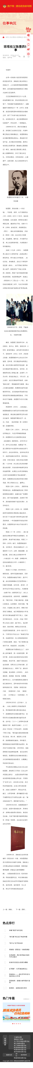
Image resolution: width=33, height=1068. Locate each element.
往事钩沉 (20, 37)
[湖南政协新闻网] (17, 6)
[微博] (28, 49)
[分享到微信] (19, 56)
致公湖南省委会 (19, 1043)
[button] (12, 1023)
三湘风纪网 (18, 1037)
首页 (7, 37)
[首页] (3, 37)
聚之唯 (7, 1065)
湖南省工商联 (18, 1039)
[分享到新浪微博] (28, 56)
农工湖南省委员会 (20, 1045)
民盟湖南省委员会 (20, 1058)
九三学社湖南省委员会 (22, 1041)
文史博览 (13, 37)
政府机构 (24, 1055)
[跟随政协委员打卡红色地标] (16, 1012)
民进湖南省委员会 (20, 1047)
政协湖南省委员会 (20, 1051)
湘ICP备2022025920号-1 (18, 1065)
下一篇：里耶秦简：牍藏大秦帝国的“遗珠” (21, 909)
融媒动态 (9, 1055)
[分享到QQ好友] (24, 56)
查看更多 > (26, 999)
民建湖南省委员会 (20, 1049)
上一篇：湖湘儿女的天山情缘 (8, 909)
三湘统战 (17, 1054)
